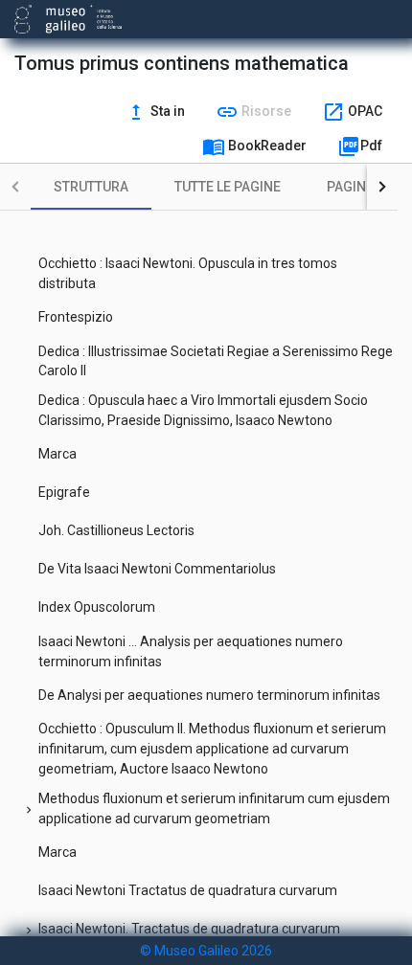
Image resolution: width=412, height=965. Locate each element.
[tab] (91, 187)
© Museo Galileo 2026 (206, 950)
